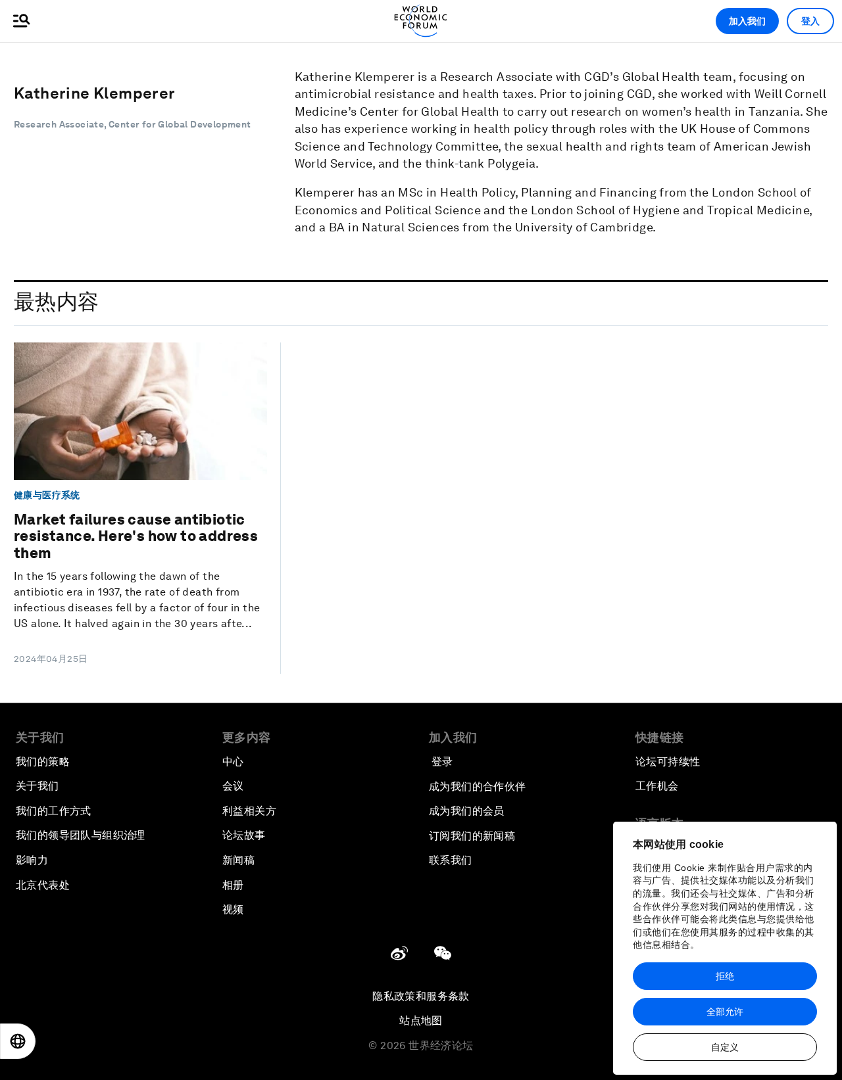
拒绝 (725, 976)
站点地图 (421, 1020)
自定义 (725, 1047)
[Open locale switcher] (18, 1041)
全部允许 (724, 1011)
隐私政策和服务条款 (421, 996)
